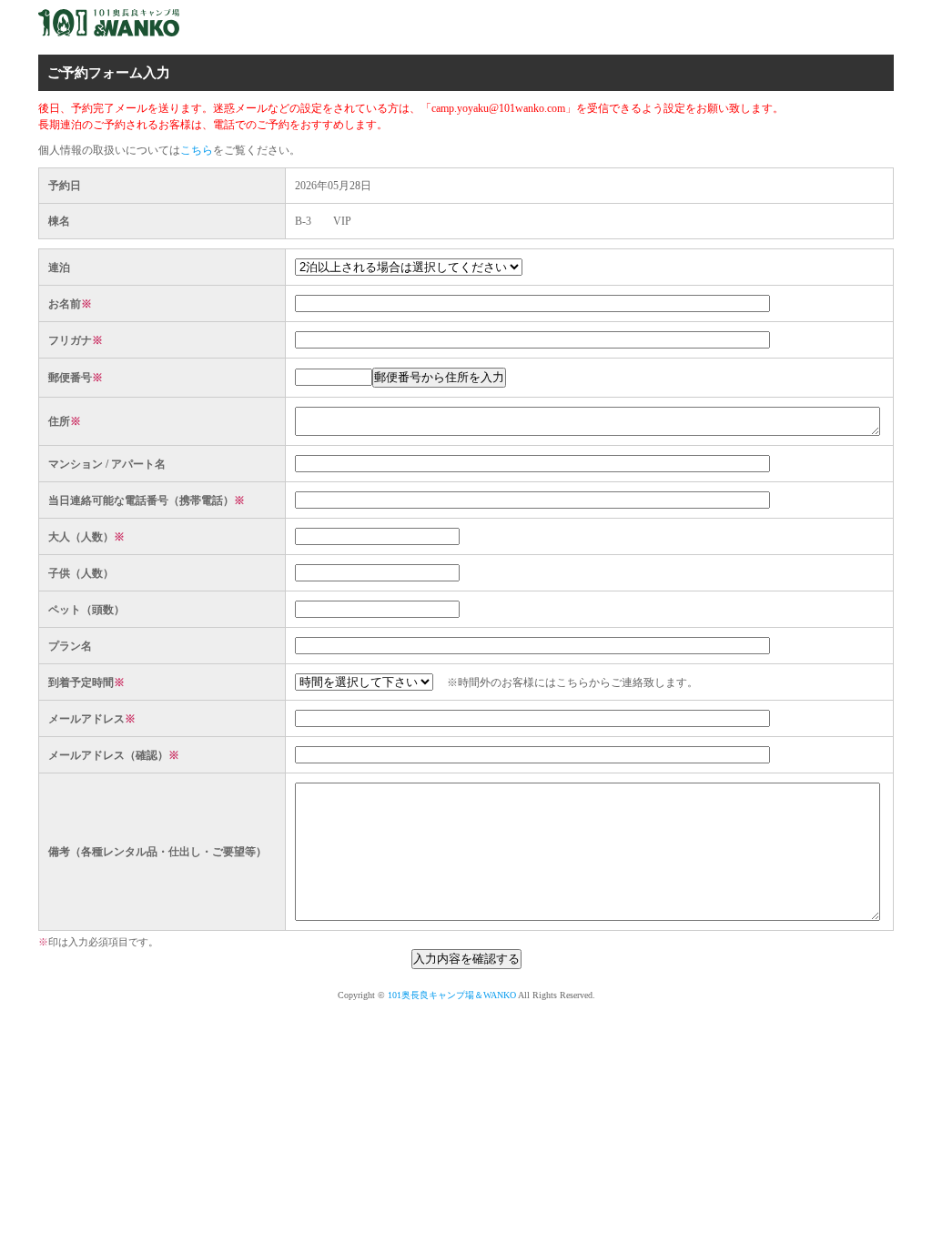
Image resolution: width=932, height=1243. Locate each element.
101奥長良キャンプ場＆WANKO (452, 995)
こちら (196, 150)
